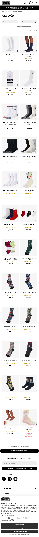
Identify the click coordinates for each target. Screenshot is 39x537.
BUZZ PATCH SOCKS (10, 360)
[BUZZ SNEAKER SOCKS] (28, 281)
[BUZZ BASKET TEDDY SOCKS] (28, 247)
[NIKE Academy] (10, 44)
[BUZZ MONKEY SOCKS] (28, 349)
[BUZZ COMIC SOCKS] (10, 281)
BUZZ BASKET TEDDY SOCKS (29, 259)
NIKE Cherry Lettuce (10, 224)
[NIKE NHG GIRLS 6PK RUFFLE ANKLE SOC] (10, 247)
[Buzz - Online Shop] (6, 3)
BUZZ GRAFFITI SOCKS (10, 394)
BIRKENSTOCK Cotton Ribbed (29, 55)
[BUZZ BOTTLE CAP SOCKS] (10, 315)
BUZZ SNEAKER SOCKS (28, 292)
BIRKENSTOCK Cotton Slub (10, 89)
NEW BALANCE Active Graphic (29, 123)
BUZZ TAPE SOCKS (29, 326)
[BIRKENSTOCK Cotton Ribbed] (28, 44)
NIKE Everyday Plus (10, 428)
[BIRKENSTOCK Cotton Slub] (10, 78)
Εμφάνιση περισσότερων (19, 451)
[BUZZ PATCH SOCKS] (10, 349)
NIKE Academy (10, 54)
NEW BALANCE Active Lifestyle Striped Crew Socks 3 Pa (10, 124)
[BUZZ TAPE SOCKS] (28, 315)
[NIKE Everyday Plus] (10, 417)
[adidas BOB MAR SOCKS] (28, 179)
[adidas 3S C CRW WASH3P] (28, 417)
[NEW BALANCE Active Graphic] (28, 112)
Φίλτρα (24, 22)
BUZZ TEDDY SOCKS (28, 394)
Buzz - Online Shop (6, 11)
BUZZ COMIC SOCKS (10, 292)
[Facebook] (4, 479)
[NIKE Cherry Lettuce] (10, 213)
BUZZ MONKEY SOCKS (29, 360)
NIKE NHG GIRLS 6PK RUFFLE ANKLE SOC (10, 259)
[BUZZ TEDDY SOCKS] (28, 383)
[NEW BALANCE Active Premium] (10, 145)
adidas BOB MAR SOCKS (28, 191)
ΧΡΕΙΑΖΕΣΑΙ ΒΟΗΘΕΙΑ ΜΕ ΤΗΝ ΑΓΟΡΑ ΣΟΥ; (19, 7)
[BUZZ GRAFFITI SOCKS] (10, 383)
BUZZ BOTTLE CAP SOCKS (10, 326)
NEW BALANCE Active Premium (10, 157)
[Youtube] (15, 479)
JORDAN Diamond (28, 224)
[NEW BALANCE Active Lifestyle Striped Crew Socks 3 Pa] (10, 112)
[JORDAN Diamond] (28, 213)
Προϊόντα (15, 11)
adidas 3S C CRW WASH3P (29, 428)
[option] (19, 8)
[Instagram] (10, 479)
